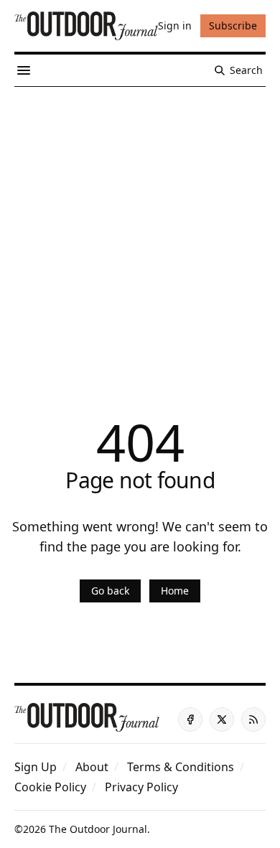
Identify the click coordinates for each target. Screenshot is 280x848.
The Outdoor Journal (98, 829)
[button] (35, 766)
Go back (110, 590)
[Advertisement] (140, 234)
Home (175, 590)
